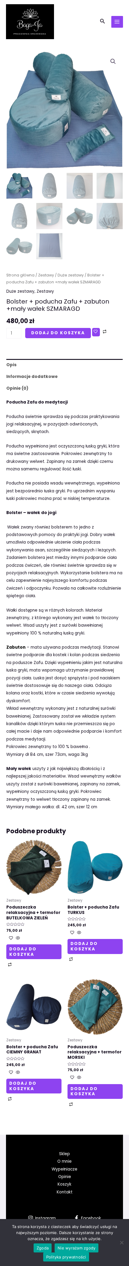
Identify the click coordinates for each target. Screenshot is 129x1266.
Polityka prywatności (66, 1257)
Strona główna (20, 275)
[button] (113, 61)
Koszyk (64, 1184)
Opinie (64, 1177)
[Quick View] (17, 938)
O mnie (64, 1161)
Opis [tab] (11, 365)
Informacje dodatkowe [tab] (32, 376)
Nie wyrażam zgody (76, 1248)
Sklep (64, 1154)
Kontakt (65, 1192)
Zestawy (46, 275)
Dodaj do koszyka (58, 333)
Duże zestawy (71, 275)
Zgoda (43, 1248)
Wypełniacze (64, 1169)
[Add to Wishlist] (96, 332)
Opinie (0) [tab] (17, 388)
